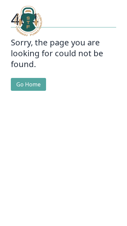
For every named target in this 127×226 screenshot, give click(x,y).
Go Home (28, 84)
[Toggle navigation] (108, 21)
